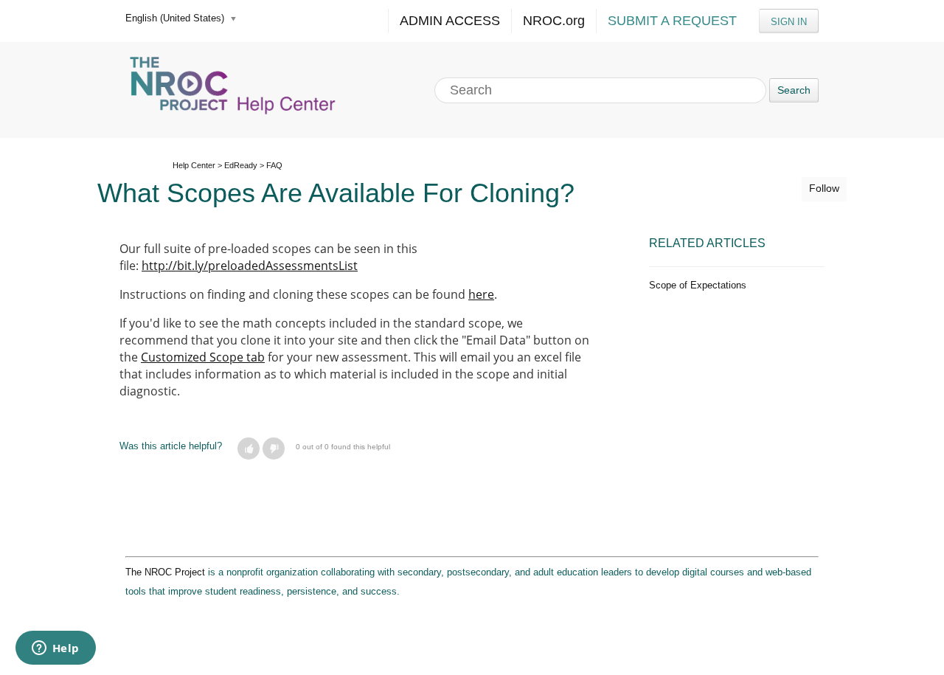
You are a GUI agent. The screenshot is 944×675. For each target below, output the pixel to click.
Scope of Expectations (697, 285)
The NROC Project (165, 572)
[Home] (234, 90)
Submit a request (672, 20)
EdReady (240, 165)
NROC (554, 20)
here (481, 294)
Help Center (194, 165)
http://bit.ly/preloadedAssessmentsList (250, 265)
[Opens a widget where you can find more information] (55, 649)
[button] (248, 448)
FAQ (274, 165)
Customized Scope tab (203, 357)
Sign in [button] (789, 21)
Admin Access (450, 20)
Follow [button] (824, 188)
